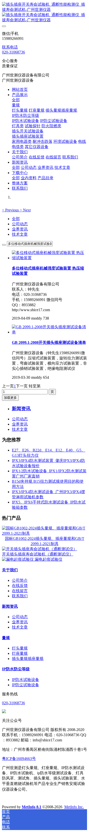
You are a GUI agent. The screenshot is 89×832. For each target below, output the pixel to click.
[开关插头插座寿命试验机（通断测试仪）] (39, 549)
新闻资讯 (10, 606)
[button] (11, 210)
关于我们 (10, 570)
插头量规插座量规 (28, 658)
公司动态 (20, 224)
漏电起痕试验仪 (48, 559)
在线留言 (20, 591)
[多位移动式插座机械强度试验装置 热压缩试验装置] (49, 258)
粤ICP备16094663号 (19, 758)
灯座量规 (20, 653)
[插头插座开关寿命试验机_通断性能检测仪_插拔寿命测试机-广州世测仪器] (44, 12)
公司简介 (20, 580)
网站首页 (20, 89)
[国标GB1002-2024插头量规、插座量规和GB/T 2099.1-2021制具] (44, 533)
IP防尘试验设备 (25, 685)
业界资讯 (20, 229)
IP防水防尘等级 (16, 669)
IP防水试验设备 (25, 680)
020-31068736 (13, 52)
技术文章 (20, 234)
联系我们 (20, 596)
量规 (6, 638)
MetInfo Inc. (74, 807)
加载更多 (10, 398)
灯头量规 (20, 648)
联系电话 (10, 47)
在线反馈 (20, 585)
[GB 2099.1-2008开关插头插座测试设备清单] (49, 332)
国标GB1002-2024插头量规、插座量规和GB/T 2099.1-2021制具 (44, 541)
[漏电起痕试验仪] (18, 559)
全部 (16, 100)
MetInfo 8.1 (31, 807)
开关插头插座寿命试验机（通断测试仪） (37, 554)
